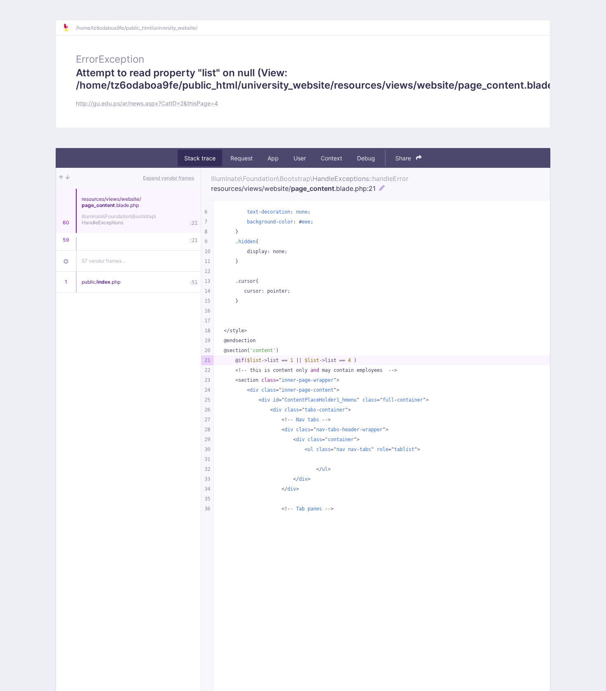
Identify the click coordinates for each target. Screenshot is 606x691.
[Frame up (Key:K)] (61, 178)
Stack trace (200, 158)
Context (331, 158)
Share (404, 158)
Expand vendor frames (168, 178)
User (300, 158)
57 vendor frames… (104, 261)
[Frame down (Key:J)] (67, 178)
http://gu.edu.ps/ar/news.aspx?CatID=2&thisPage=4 (147, 103)
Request (241, 158)
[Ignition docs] (69, 28)
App (273, 158)
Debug (366, 158)
